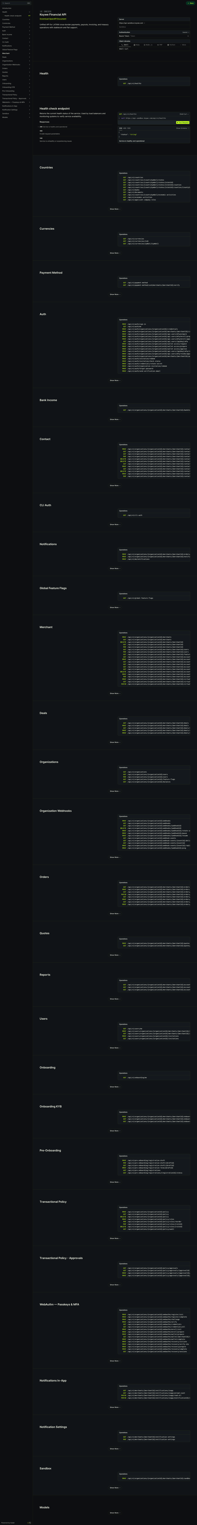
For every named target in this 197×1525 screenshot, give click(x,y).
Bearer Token (124, 36)
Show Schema (181, 128)
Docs (191, 3)
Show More (114, 209)
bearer (186, 32)
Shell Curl (183, 114)
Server (121, 19)
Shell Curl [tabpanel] (123, 49)
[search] (16, 3)
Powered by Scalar (8, 1523)
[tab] (125, 45)
